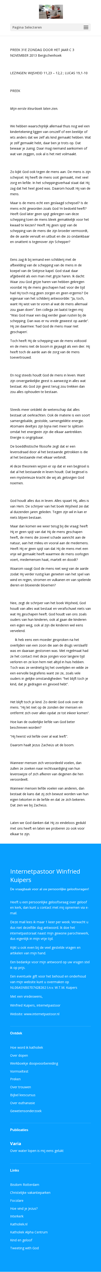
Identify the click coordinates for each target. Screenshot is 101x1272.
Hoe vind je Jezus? (24, 1208)
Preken (15, 1079)
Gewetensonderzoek (26, 1111)
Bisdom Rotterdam (24, 1184)
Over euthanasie (22, 1103)
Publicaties (19, 1130)
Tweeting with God (24, 1248)
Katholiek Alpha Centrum (29, 1232)
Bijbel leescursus (22, 1095)
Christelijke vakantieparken (30, 1192)
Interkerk (16, 1216)
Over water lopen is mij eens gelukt (37, 1150)
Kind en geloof (21, 1240)
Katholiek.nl (18, 1224)
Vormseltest (19, 1071)
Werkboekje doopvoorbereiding (34, 1063)
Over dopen (19, 1055)
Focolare (16, 1200)
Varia (15, 1143)
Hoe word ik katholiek (26, 1047)
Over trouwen (20, 1087)
